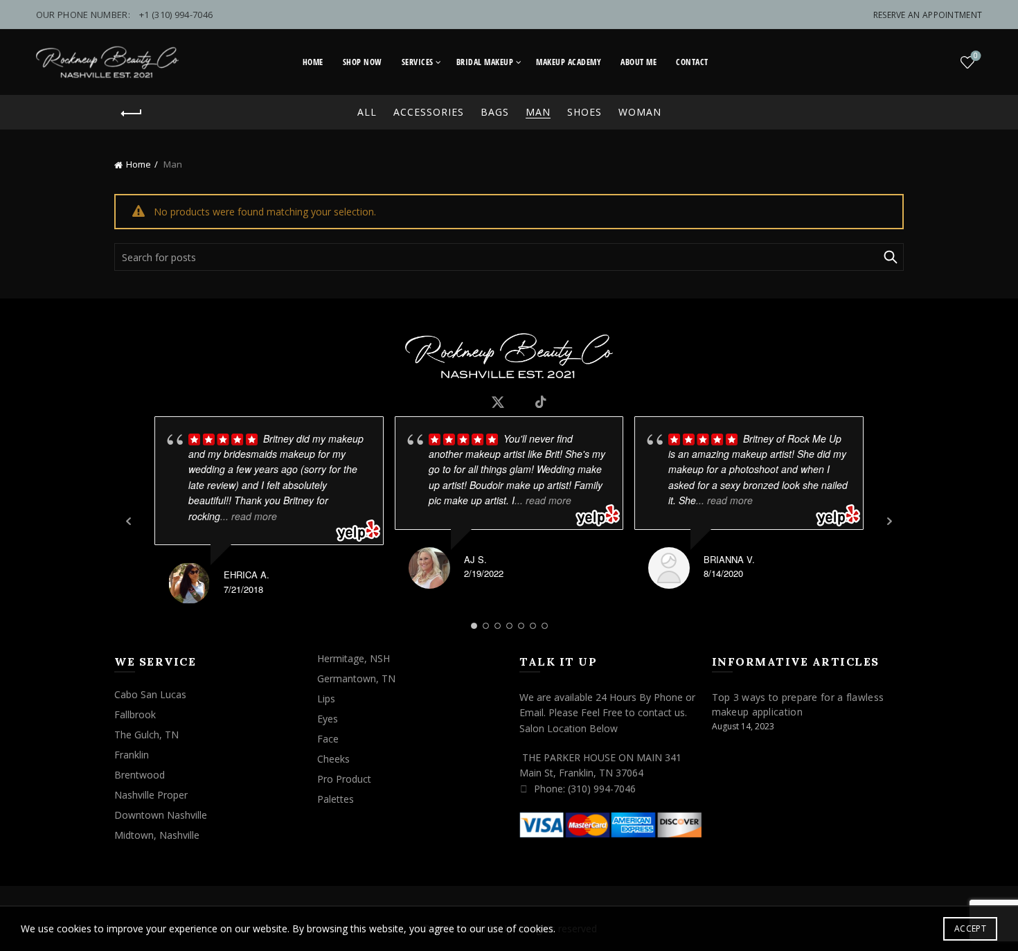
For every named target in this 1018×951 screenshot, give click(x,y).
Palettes (335, 799)
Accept (970, 928)
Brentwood (139, 774)
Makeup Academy (568, 62)
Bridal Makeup (485, 62)
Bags (495, 111)
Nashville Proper (151, 794)
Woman (639, 111)
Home (313, 62)
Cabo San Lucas (150, 694)
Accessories (428, 111)
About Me (638, 62)
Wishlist (976, 56)
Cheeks (333, 758)
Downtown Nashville (160, 814)
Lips (326, 698)
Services (418, 62)
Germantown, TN (356, 678)
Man (538, 111)
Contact (692, 62)
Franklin (131, 754)
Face (328, 738)
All (367, 111)
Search (890, 257)
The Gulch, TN (146, 734)
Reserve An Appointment (928, 15)
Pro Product (344, 778)
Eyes (327, 718)
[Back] (131, 113)
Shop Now (362, 62)
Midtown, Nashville (156, 835)
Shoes (584, 111)
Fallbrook (135, 714)
